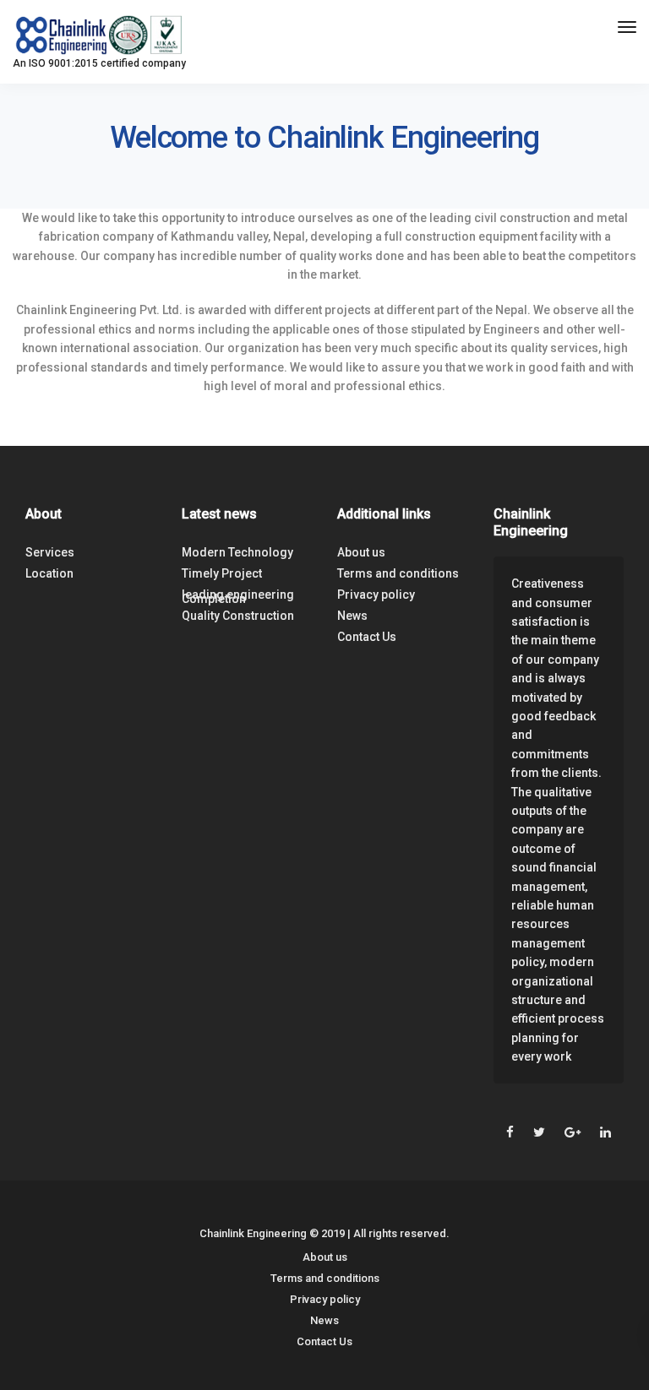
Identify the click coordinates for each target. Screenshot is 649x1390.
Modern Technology (237, 552)
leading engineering (238, 594)
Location (49, 573)
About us (361, 552)
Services (49, 552)
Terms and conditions (398, 573)
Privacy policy (376, 594)
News (352, 615)
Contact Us (366, 636)
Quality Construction (238, 615)
